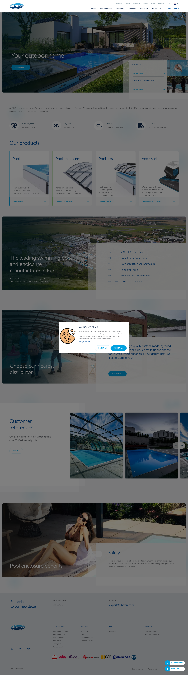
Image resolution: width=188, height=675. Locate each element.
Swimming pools (106, 8)
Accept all (118, 348)
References (136, 3)
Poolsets (93, 8)
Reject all (102, 348)
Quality (127, 3)
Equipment (144, 8)
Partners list (156, 8)
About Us (119, 3)
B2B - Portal (172, 8)
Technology (132, 8)
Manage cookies (84, 342)
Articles (145, 3)
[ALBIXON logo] (16, 6)
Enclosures (120, 8)
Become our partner (157, 3)
